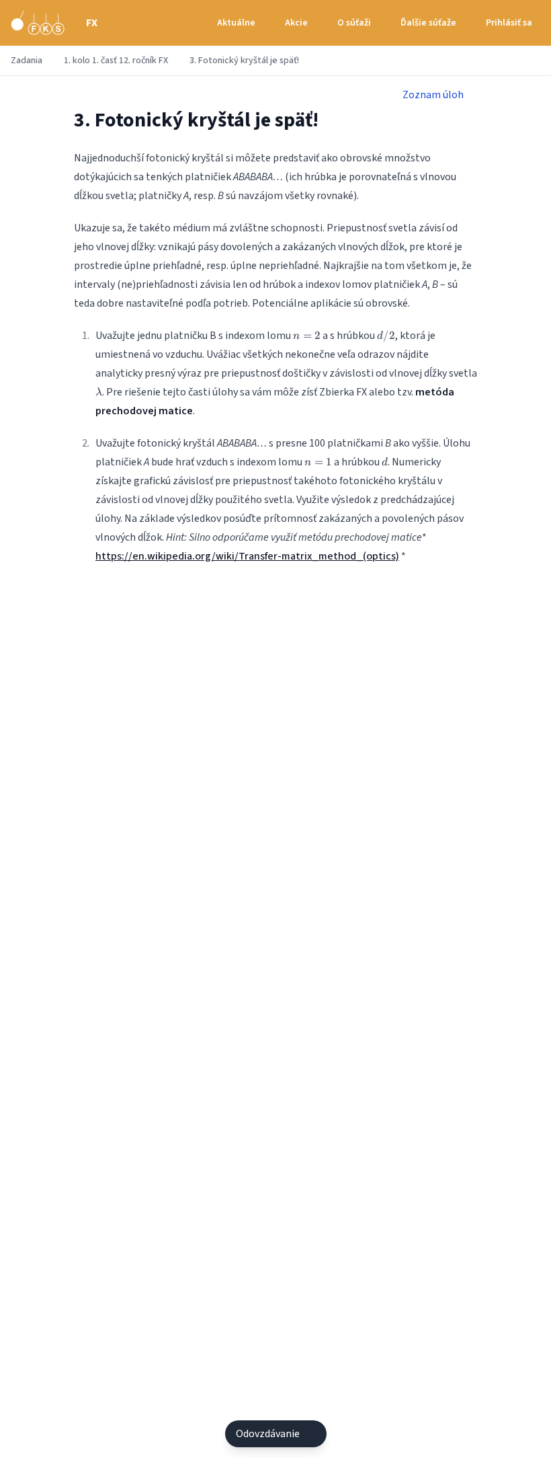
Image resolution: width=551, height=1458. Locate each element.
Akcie (296, 23)
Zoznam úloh (433, 94)
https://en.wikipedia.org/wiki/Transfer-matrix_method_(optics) (247, 556)
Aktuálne (236, 23)
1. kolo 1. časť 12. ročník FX (116, 60)
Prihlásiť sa (509, 23)
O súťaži (354, 23)
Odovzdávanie (268, 1433)
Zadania (26, 60)
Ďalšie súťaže (428, 23)
